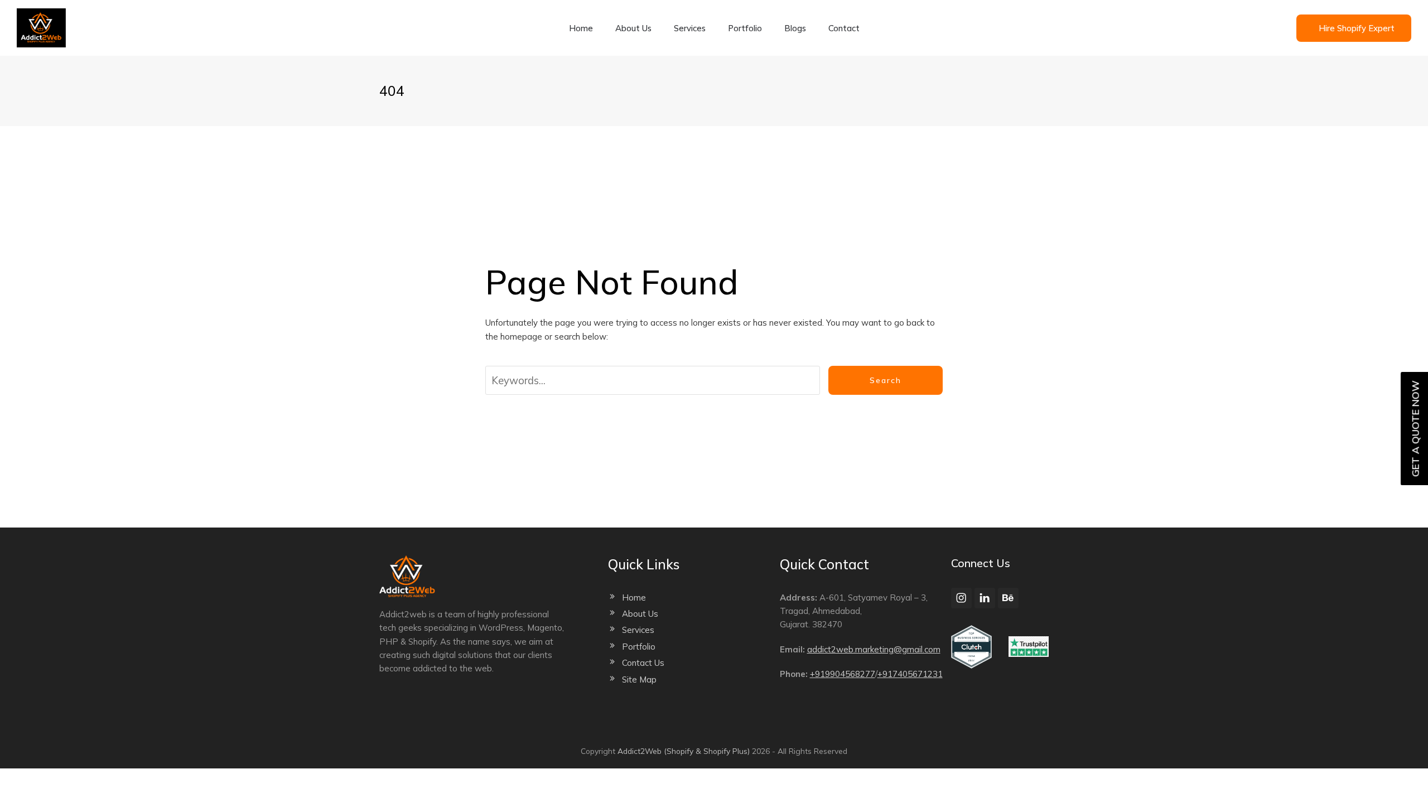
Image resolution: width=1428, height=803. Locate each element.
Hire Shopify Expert (1357, 28)
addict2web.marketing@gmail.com (873, 649)
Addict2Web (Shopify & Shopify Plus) (683, 751)
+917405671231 (910, 674)
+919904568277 (842, 674)
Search (885, 380)
